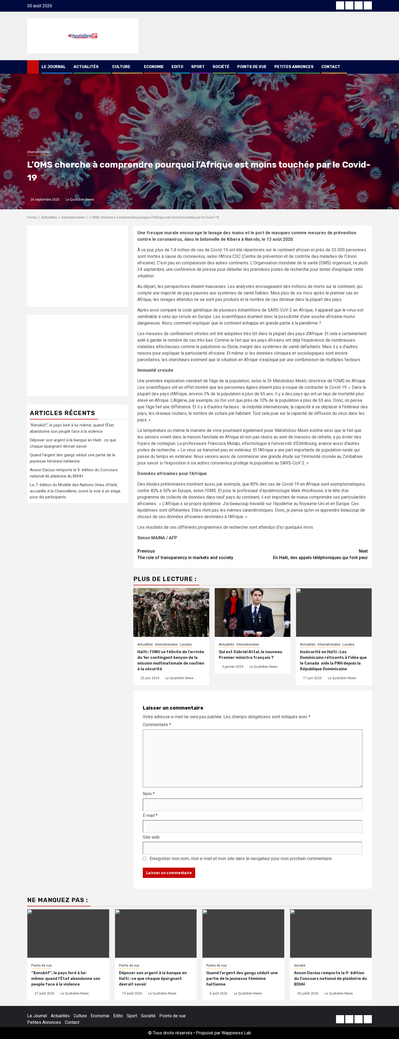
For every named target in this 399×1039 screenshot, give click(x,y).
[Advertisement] (77, 266)
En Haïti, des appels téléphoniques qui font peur (320, 554)
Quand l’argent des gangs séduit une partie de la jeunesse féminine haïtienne (242, 979)
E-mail (150, 815)
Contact (330, 67)
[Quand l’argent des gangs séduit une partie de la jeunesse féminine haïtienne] (243, 933)
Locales (186, 644)
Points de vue (252, 67)
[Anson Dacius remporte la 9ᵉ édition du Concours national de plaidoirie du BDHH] (331, 933)
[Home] (33, 66)
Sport (198, 67)
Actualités (86, 67)
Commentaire (157, 724)
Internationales (38, 152)
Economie (154, 67)
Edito (177, 67)
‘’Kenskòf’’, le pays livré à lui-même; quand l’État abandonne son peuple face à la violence (65, 979)
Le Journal (54, 67)
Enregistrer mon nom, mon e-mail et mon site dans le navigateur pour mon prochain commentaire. (241, 858)
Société (221, 67)
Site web (151, 837)
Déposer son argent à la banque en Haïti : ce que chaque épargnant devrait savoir (153, 979)
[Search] (368, 67)
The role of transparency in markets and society (185, 554)
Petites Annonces (294, 67)
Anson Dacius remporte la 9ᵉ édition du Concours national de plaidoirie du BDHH (330, 979)
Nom (149, 793)
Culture (121, 67)
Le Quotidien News (80, 199)
